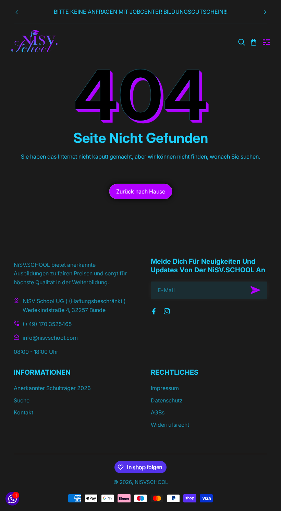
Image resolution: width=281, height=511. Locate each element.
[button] (264, 12)
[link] (241, 42)
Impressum (165, 388)
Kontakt (23, 412)
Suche (21, 400)
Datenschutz (167, 400)
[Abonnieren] (255, 290)
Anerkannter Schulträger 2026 (52, 388)
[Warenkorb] (253, 42)
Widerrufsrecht (170, 424)
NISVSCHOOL (151, 482)
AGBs (157, 412)
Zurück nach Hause (140, 191)
